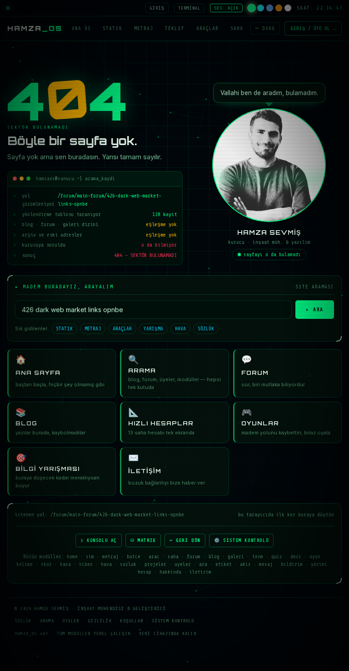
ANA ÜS (81, 28)
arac (154, 557)
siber (86, 564)
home (72, 557)
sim (90, 557)
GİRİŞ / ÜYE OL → (313, 28)
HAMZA (34, 28)
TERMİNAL (189, 7)
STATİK (112, 28)
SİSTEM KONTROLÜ (173, 620)
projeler (155, 564)
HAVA (180, 329)
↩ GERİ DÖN (185, 540)
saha (173, 557)
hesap (144, 572)
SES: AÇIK (226, 7)
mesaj (266, 564)
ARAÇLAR (207, 28)
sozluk (128, 564)
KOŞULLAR (131, 620)
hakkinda (170, 572)
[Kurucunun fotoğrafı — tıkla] (269, 165)
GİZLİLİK (100, 620)
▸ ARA (315, 310)
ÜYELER (70, 620)
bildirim (292, 564)
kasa (65, 564)
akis (245, 564)
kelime (24, 564)
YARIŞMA (153, 329)
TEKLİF (174, 28)
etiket (223, 564)
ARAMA (47, 620)
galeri (236, 557)
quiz (276, 557)
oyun (314, 557)
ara (203, 564)
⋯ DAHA (265, 28)
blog (214, 557)
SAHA (236, 28)
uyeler (182, 564)
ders (295, 557)
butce (133, 557)
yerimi (319, 564)
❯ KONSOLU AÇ (98, 540)
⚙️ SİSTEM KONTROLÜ (241, 540)
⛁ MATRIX (143, 540)
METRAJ (143, 28)
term (257, 557)
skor (46, 564)
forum (193, 557)
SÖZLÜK (206, 329)
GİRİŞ (157, 7)
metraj (110, 557)
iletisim (200, 572)
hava (106, 564)
